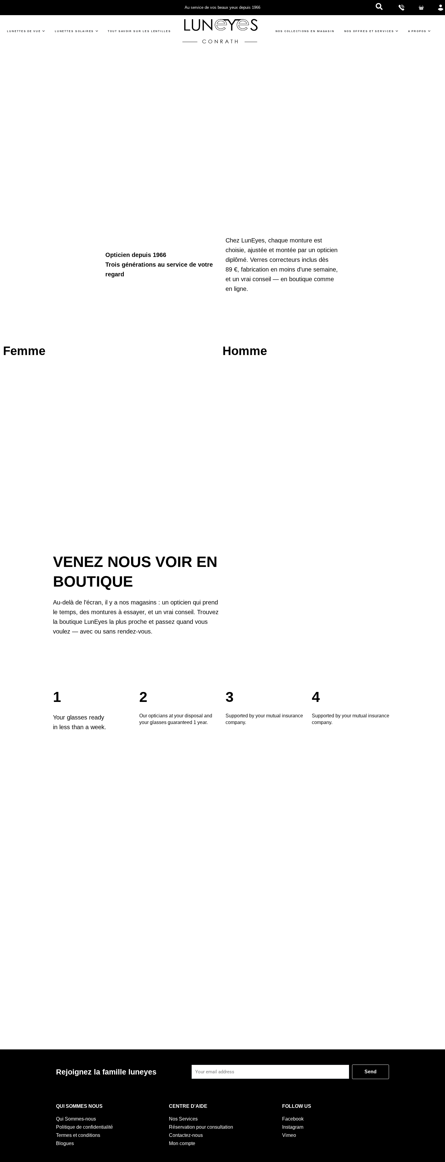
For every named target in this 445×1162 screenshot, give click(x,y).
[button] (379, 8)
